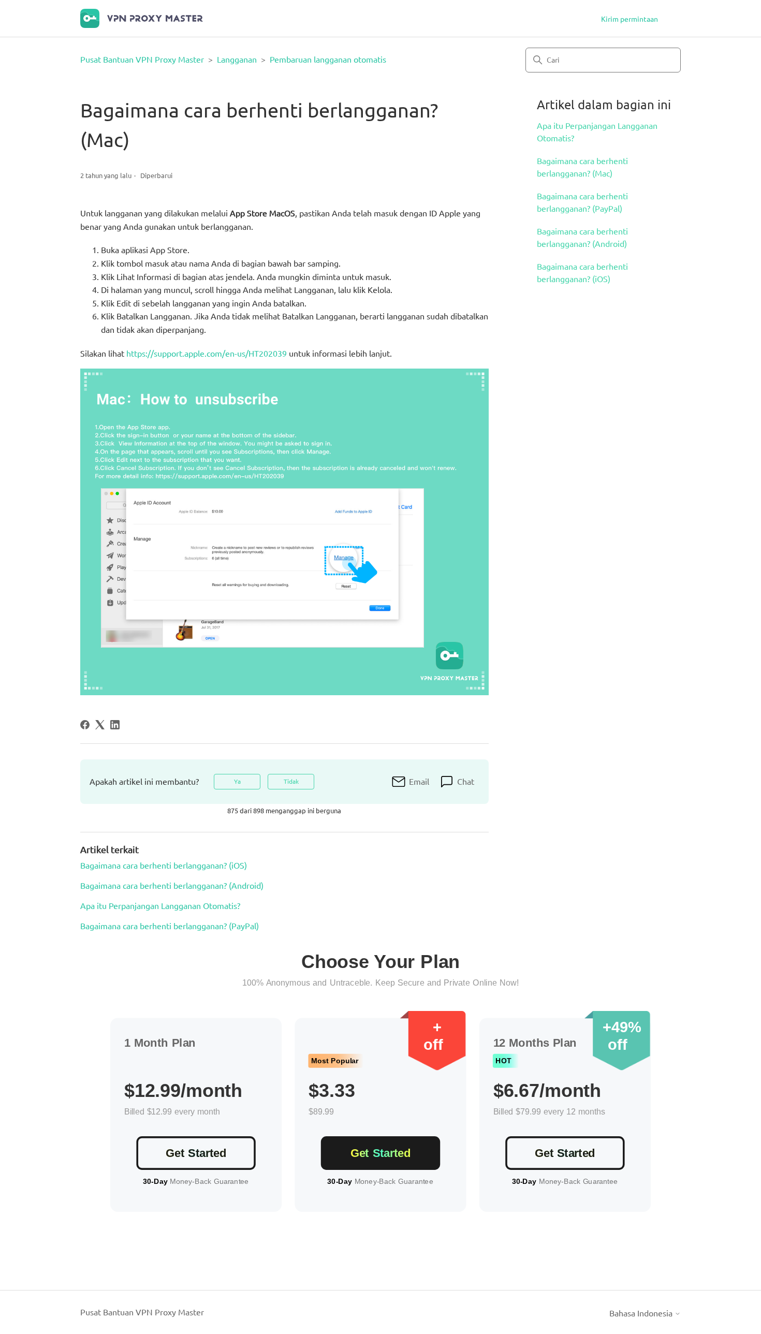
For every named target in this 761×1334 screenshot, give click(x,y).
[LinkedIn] (115, 724)
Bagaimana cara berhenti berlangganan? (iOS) (582, 273)
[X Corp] (100, 724)
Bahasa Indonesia (642, 1313)
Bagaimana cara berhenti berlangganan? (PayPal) (582, 202)
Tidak (291, 781)
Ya (237, 781)
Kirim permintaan (629, 19)
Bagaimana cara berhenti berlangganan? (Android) (582, 237)
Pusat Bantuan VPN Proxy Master (142, 59)
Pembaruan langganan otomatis (328, 59)
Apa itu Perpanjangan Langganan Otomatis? (597, 132)
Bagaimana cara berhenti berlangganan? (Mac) (582, 167)
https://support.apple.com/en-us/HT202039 (206, 353)
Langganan (237, 59)
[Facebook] (85, 724)
